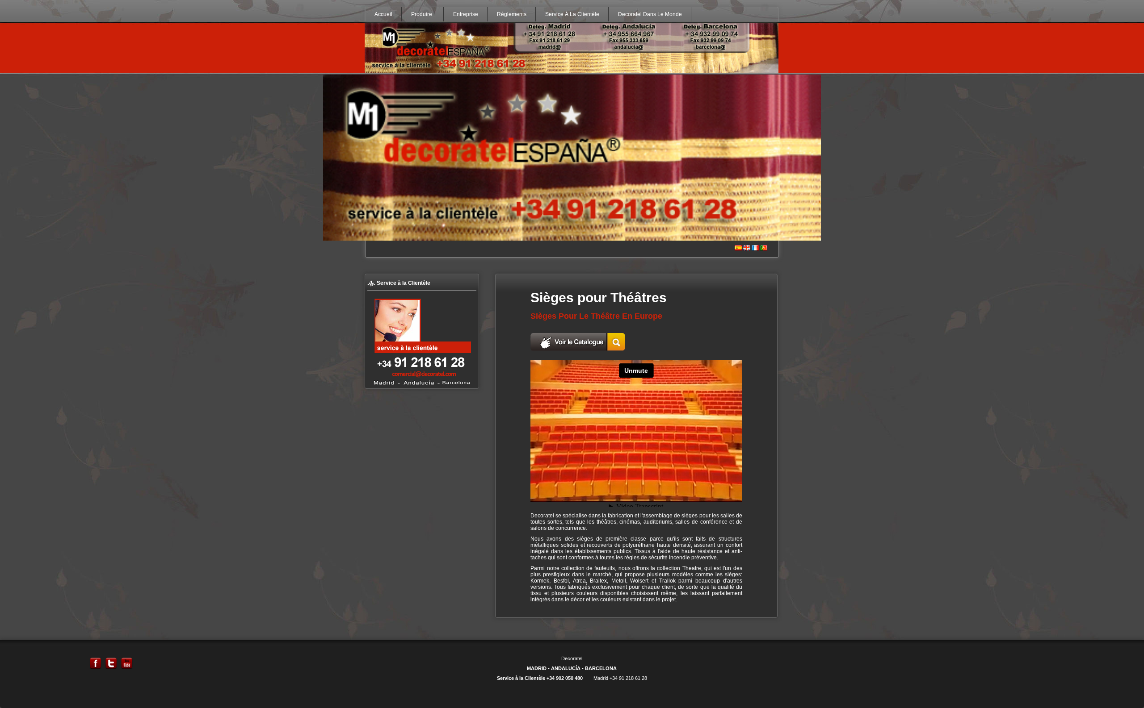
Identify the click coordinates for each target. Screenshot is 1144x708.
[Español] (738, 248)
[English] (746, 248)
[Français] (755, 248)
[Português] (763, 248)
